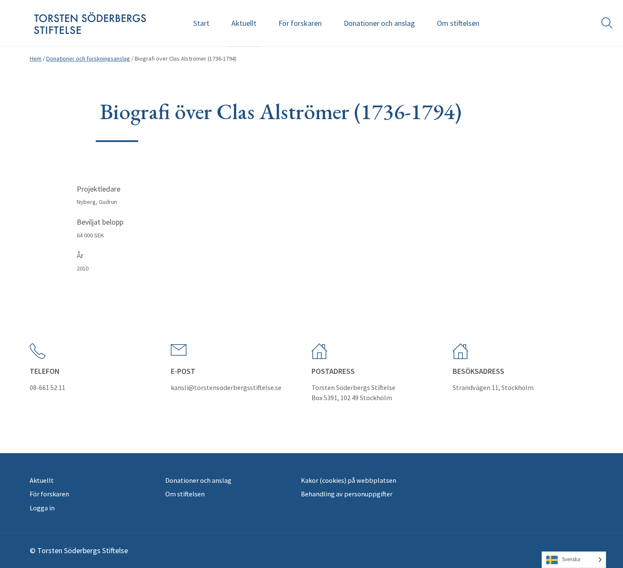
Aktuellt (243, 23)
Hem (36, 58)
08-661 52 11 (47, 387)
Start (201, 23)
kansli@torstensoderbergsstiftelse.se (226, 387)
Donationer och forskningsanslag (88, 58)
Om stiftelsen (458, 23)
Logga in (42, 508)
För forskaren (300, 23)
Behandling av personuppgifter (346, 494)
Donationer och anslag (379, 23)
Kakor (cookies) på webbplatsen (348, 480)
